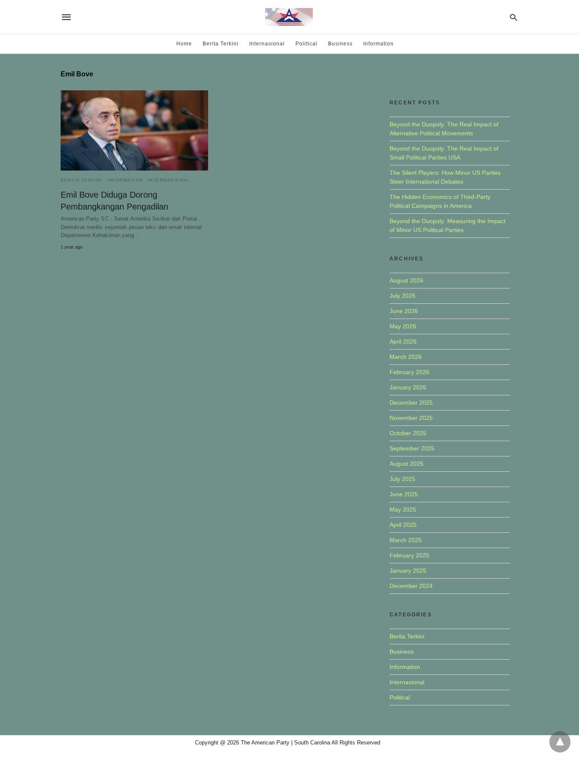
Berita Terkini (221, 44)
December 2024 (411, 585)
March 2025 (406, 540)
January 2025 (408, 570)
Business (340, 44)
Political (306, 44)
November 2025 (411, 417)
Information (378, 44)
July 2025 (402, 479)
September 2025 (412, 448)
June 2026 (404, 311)
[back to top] (560, 742)
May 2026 (403, 326)
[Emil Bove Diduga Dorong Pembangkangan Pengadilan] (134, 130)
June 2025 (404, 494)
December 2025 (411, 402)
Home (184, 44)
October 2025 (408, 433)
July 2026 (402, 295)
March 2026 (406, 356)
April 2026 (403, 341)
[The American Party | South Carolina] (289, 17)
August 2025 (406, 463)
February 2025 (409, 555)
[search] (513, 17)
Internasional (267, 44)
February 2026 (409, 372)
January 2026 (408, 387)
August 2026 (406, 280)
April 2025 (403, 524)
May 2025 (403, 509)
